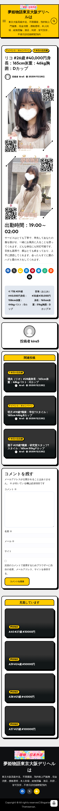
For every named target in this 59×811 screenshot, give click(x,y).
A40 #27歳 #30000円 (22, 631)
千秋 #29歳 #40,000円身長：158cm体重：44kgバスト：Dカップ (17, 300)
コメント (11, 489)
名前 (8, 531)
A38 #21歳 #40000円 (22, 696)
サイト (8, 551)
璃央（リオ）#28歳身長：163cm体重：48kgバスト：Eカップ (28, 380)
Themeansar (28, 806)
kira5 (21, 76)
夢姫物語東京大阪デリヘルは (28, 14)
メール (9, 541)
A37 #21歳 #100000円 (22, 729)
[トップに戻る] (54, 803)
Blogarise (46, 802)
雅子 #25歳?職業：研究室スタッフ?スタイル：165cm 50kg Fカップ (28, 447)
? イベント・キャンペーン (18, 50)
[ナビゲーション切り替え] (4, 21)
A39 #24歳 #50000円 (22, 664)
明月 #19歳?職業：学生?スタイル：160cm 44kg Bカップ (28, 413)
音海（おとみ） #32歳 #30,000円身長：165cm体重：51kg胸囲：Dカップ (41, 300)
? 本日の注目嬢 (41, 50)
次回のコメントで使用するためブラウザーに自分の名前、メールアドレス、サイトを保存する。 (29, 569)
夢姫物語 (14, 627)
